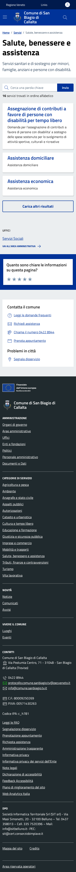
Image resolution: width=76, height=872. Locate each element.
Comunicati (10, 603)
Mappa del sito (12, 848)
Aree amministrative (16, 431)
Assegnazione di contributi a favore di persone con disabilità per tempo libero (36, 114)
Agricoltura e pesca (15, 484)
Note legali (9, 767)
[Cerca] (65, 17)
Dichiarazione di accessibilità (22, 774)
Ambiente (9, 491)
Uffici (6, 437)
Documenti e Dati (14, 463)
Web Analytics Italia (16, 793)
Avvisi (6, 609)
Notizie (7, 596)
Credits (34, 848)
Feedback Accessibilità (17, 780)
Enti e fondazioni (14, 444)
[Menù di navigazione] (4, 17)
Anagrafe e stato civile (17, 497)
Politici (7, 450)
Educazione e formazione (19, 530)
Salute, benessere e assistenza (23, 555)
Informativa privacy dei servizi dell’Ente (29, 761)
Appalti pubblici (13, 504)
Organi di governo (14, 424)
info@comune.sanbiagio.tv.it (27, 688)
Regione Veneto (15, 5)
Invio (65, 87)
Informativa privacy (15, 754)
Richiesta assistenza (16, 741)
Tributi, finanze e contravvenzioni (25, 562)
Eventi (6, 637)
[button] (44, 5)
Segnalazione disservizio (19, 728)
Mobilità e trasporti (15, 549)
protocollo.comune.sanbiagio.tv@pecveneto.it (39, 682)
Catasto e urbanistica (17, 517)
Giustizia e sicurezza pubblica (22, 536)
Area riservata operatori (18, 866)
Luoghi (7, 630)
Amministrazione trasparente (22, 748)
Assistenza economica (30, 181)
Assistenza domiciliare (30, 158)
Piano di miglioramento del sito (23, 787)
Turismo (7, 568)
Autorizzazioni (12, 510)
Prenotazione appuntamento (22, 735)
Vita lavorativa (12, 575)
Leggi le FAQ (10, 722)
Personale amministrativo (20, 457)
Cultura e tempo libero (17, 523)
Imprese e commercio (17, 543)
